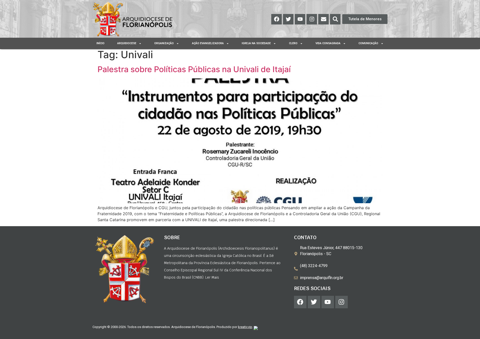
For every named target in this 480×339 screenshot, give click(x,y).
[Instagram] (311, 19)
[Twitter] (288, 19)
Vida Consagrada (328, 43)
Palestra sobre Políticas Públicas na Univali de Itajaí (194, 69)
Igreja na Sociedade (256, 43)
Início (100, 43)
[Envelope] (323, 19)
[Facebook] (276, 19)
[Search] (335, 19)
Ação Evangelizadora (208, 43)
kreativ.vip (245, 327)
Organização (164, 43)
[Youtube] (300, 19)
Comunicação (368, 43)
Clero (293, 43)
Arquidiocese (126, 43)
